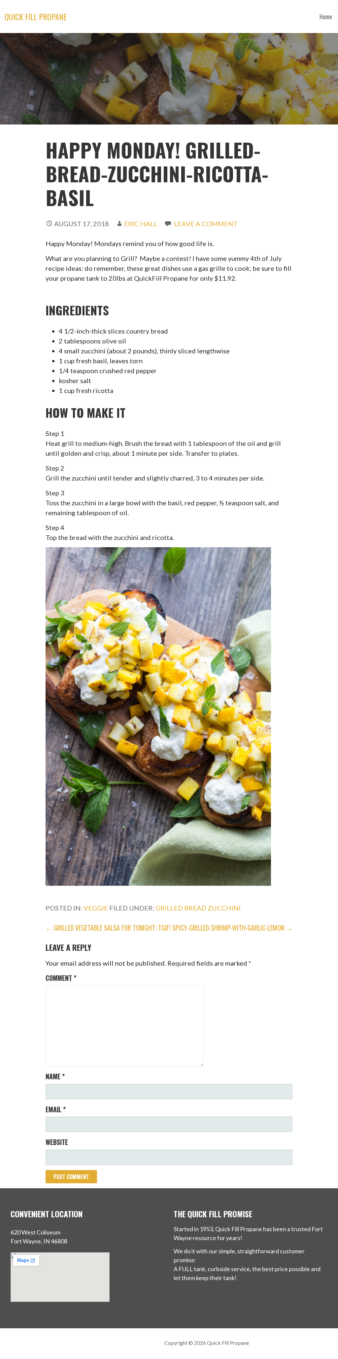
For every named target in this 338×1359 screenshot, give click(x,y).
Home (326, 16)
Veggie (96, 908)
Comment (61, 978)
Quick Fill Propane (36, 16)
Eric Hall (140, 224)
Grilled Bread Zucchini (198, 908)
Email (56, 1109)
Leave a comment (206, 224)
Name (55, 1076)
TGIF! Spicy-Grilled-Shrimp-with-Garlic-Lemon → (225, 928)
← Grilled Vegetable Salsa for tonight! (101, 928)
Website (57, 1142)
